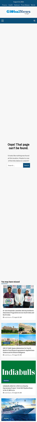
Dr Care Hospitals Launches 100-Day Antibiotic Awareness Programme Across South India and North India (18, 312)
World (33, 5)
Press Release (25, 5)
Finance (4, 5)
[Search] (34, 20)
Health (10, 5)
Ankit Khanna (8, 317)
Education (6, 343)
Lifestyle (6, 305)
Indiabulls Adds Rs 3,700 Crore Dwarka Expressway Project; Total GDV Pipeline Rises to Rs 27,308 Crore (18, 388)
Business (6, 380)
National (17, 5)
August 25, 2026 (18, 317)
